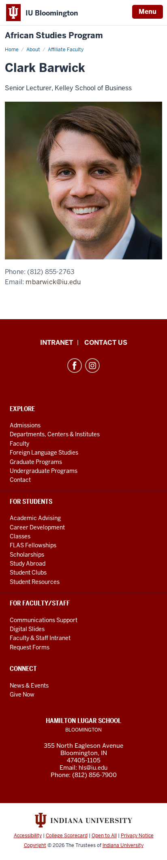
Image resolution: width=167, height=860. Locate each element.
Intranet (56, 342)
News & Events (29, 685)
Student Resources (35, 582)
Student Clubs (28, 572)
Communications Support (43, 620)
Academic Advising (35, 518)
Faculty (19, 443)
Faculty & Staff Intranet (40, 638)
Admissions (25, 425)
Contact (20, 479)
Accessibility (28, 835)
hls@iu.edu (93, 767)
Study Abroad (27, 563)
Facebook (74, 365)
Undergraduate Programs (43, 471)
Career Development (37, 527)
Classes (20, 536)
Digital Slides (27, 629)
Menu (147, 11)
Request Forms (29, 647)
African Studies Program (54, 35)
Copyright (35, 845)
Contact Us (105, 342)
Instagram (92, 365)
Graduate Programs (36, 462)
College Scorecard (67, 835)
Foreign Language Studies (44, 452)
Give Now (22, 694)
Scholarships (27, 554)
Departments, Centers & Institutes (55, 434)
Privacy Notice (137, 835)
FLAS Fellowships (33, 545)
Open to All (104, 835)
